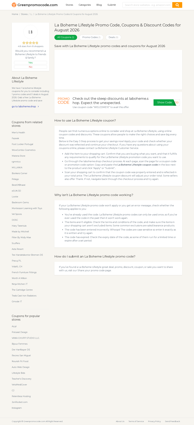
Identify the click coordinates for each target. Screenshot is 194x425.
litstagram (17, 408)
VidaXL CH (17, 266)
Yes (30, 62)
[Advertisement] (118, 70)
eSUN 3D (16, 191)
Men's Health (18, 132)
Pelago (15, 179)
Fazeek (15, 138)
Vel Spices (17, 214)
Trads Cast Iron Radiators (24, 295)
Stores (69, 5)
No (30, 66)
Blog (99, 5)
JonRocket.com (20, 402)
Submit (112, 5)
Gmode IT (17, 301)
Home (15, 14)
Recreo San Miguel (21, 355)
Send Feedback (172, 421)
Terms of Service (136, 421)
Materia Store (18, 156)
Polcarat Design (20, 332)
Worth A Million (19, 278)
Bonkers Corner (19, 173)
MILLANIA (17, 167)
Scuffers (16, 243)
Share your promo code (91, 270)
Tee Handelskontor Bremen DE (27, 255)
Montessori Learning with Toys (27, 208)
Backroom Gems (20, 202)
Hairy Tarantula (19, 226)
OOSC (15, 220)
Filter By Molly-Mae (21, 237)
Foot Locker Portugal (22, 144)
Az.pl (14, 326)
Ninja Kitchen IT (19, 284)
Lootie (15, 196)
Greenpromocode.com (37, 5)
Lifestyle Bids (18, 373)
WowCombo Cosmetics (23, 150)
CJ (13, 390)
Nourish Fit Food (20, 361)
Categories (85, 5)
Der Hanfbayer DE (21, 349)
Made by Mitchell (20, 231)
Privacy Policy (154, 421)
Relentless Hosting (21, 396)
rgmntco (16, 161)
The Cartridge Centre (22, 290)
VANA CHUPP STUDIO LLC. (26, 338)
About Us (120, 421)
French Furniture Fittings (24, 272)
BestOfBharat (18, 185)
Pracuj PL (16, 260)
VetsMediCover (19, 384)
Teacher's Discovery (21, 379)
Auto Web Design (21, 367)
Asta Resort (17, 249)
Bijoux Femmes (19, 344)
